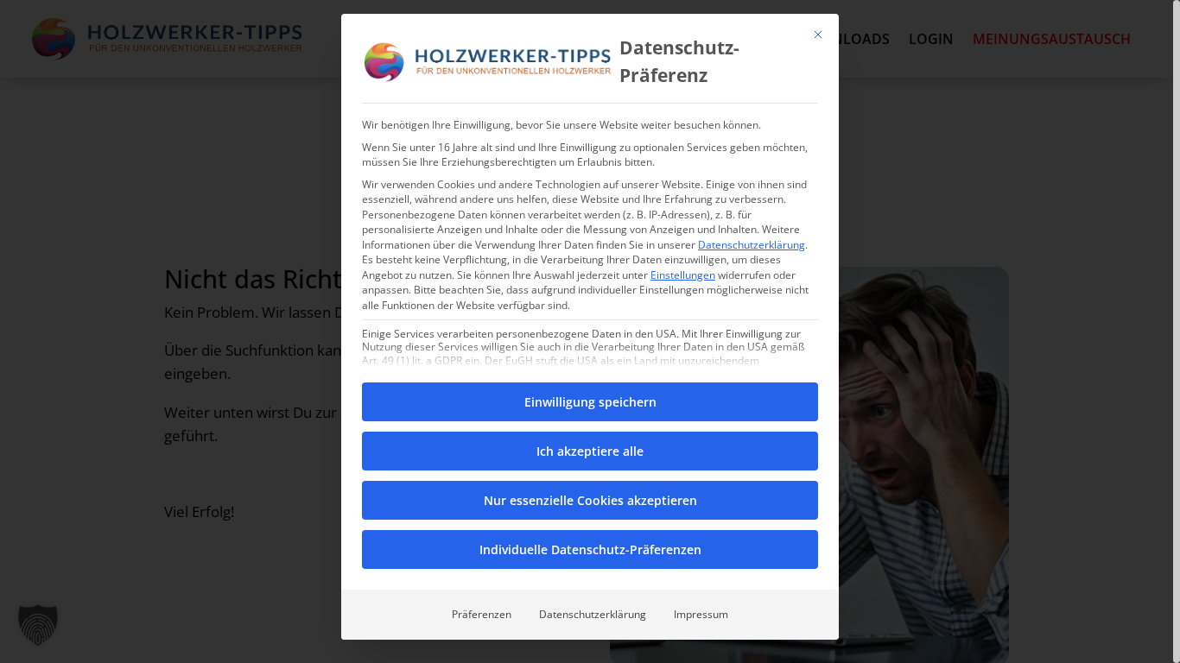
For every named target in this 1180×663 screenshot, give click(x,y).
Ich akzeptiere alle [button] (590, 451)
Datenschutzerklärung (751, 244)
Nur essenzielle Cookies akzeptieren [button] (590, 500)
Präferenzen (481, 614)
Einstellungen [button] (682, 275)
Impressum (701, 614)
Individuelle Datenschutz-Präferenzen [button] (590, 549)
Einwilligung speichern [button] (590, 402)
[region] (590, 331)
